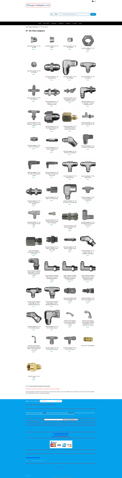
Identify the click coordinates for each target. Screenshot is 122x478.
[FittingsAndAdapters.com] (38, 5)
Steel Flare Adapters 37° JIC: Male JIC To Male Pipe (34, 146)
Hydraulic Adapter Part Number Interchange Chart (40, 386)
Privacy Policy (61, 467)
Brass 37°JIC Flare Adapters (88, 345)
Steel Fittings (35, 26)
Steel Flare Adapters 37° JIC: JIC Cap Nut (34, 71)
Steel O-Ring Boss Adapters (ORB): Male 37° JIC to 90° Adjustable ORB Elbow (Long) (51, 277)
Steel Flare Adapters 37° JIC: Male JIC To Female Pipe (52, 198)
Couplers (53, 23)
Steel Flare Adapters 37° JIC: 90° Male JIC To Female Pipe (70, 201)
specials (78, 425)
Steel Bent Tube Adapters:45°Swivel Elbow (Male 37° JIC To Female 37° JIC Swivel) (70, 323)
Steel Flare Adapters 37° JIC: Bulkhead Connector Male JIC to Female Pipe (52, 221)
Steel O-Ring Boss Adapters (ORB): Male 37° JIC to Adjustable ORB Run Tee (33, 303)
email (29, 460)
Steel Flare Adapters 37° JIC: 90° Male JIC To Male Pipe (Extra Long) (52, 174)
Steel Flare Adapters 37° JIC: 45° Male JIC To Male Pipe (70, 152)
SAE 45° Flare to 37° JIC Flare (34, 377)
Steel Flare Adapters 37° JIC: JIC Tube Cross (34, 98)
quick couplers (58, 425)
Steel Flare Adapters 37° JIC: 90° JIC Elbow (70, 77)
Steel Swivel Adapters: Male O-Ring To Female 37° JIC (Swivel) (70, 300)
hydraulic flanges (32, 425)
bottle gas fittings (44, 422)
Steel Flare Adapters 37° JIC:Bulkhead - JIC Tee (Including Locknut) (34, 124)
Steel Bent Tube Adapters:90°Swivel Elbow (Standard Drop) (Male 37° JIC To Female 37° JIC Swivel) (88, 323)
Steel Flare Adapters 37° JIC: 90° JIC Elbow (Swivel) (52, 327)
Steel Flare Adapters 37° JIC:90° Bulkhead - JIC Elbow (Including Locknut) (88, 103)
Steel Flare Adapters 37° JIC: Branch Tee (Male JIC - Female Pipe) (88, 199)
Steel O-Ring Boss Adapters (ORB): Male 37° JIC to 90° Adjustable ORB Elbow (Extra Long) (69, 277)
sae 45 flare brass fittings (73, 425)
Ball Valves (46, 23)
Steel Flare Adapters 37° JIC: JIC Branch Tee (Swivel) (52, 348)
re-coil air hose (64, 425)
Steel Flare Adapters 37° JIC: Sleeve (52, 46)
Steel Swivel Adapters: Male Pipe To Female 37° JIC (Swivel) (70, 227)
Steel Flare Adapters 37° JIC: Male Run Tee (88, 176)
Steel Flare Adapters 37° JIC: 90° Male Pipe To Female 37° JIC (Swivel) (88, 224)
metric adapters (45, 425)
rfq (67, 425)
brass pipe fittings (50, 422)
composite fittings (62, 422)
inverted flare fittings (38, 425)
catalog (44, 412)
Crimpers (61, 23)
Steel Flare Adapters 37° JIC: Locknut (88, 49)
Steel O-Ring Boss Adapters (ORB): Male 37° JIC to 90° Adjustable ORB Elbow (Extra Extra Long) (87, 277)
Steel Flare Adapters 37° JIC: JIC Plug (34, 46)
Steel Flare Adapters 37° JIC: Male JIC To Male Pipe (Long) (52, 149)
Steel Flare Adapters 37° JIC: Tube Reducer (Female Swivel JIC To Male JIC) (70, 128)
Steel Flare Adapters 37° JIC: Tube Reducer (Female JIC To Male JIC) (52, 128)
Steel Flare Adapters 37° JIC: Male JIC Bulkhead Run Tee (88, 123)
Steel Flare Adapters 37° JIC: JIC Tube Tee (88, 77)
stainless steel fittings (84, 425)
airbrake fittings (29, 422)
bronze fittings (56, 422)
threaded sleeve (90, 425)
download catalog (88, 422)
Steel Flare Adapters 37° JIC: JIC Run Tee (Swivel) (70, 348)
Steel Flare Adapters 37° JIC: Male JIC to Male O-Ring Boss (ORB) (52, 248)
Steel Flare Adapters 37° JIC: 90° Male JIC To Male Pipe (88, 146)
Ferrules (68, 23)
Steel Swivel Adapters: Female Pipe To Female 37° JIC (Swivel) (34, 252)
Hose (80, 23)
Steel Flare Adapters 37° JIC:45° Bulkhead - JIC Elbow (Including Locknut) (70, 99)
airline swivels (34, 422)
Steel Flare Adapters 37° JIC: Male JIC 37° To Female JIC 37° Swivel (88, 300)
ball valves (39, 422)
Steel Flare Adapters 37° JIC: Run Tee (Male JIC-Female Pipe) (34, 224)
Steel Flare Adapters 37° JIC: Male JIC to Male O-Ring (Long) (70, 248)
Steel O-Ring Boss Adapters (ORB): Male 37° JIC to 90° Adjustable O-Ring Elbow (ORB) (33, 273)
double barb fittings (81, 422)
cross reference (75, 422)
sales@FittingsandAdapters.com (62, 436)
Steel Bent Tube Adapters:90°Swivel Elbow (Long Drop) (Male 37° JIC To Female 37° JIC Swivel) (34, 348)
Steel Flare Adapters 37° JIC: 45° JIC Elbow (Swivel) (34, 327)
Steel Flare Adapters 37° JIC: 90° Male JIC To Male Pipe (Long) (34, 174)
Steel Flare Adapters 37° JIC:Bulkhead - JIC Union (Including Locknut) (52, 103)
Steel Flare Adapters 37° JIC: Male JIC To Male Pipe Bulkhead (34, 202)
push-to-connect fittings (52, 425)
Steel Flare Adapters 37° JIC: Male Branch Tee (70, 176)
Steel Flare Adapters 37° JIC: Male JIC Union (52, 77)
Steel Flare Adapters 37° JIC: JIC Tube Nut (70, 47)
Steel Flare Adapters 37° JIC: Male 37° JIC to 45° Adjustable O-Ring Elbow (88, 252)
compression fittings (69, 422)
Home (39, 23)
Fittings (75, 23)
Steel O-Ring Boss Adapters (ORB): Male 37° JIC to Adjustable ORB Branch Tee (51, 303)
